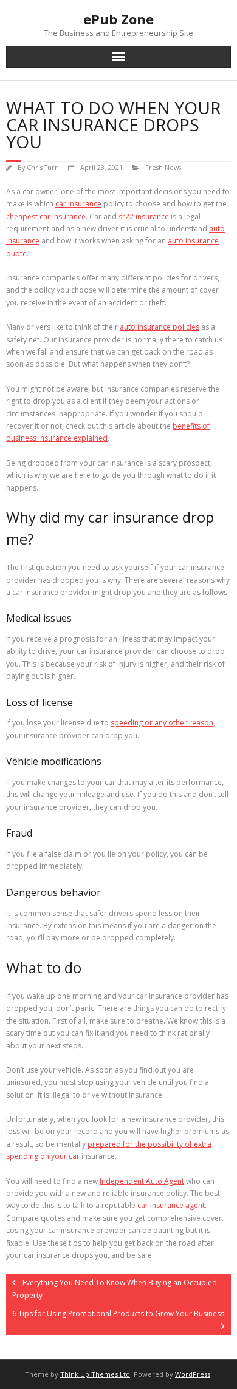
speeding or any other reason (162, 723)
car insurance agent (171, 1205)
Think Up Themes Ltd (95, 1374)
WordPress (192, 1374)
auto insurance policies (159, 327)
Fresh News (163, 167)
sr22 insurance (143, 216)
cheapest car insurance (46, 216)
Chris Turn (43, 167)
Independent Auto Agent (142, 1181)
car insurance (78, 204)
